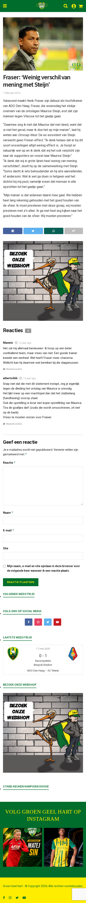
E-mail (8, 530)
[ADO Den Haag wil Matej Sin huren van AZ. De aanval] (22, 847)
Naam (8, 512)
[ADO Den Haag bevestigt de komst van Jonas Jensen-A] (63, 847)
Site (5, 548)
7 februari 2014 (11, 92)
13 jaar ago (25, 343)
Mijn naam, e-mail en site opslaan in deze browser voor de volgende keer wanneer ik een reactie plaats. (43, 568)
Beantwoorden (14, 369)
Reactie (9, 462)
